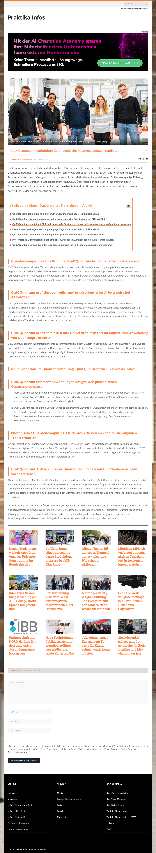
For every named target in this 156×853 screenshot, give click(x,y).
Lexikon (60, 805)
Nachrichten (142, 159)
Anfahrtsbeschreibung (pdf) (20, 805)
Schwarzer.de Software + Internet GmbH (28, 849)
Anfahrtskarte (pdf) (16, 817)
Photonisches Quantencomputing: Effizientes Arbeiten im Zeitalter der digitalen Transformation (63, 239)
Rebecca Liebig (20, 159)
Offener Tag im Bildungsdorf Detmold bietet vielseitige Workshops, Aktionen (95, 556)
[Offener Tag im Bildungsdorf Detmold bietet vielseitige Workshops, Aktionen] (96, 537)
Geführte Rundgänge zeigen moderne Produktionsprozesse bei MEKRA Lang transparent (60, 556)
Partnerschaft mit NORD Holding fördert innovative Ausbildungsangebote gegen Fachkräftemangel (22, 645)
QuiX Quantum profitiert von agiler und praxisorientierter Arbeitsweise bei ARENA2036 (58, 219)
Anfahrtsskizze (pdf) (16, 811)
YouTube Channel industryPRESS (121, 817)
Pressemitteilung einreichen (69, 799)
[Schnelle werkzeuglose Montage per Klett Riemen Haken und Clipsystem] (132, 582)
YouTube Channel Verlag (117, 811)
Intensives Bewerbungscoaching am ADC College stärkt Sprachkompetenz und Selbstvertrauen (23, 601)
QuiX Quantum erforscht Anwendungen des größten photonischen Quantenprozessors (58, 234)
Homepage (13, 793)
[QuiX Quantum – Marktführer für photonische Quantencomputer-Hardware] (78, 112)
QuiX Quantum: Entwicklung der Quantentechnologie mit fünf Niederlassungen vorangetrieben (62, 245)
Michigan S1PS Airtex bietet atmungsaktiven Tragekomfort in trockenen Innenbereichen (132, 556)
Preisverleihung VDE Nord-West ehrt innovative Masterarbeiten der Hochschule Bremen (59, 601)
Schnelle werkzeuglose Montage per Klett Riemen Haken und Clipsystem (131, 601)
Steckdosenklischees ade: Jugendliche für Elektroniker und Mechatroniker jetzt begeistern (132, 645)
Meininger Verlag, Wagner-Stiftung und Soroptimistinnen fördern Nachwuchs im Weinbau (96, 601)
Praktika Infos (26, 17)
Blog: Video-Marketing (116, 799)
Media (60, 793)
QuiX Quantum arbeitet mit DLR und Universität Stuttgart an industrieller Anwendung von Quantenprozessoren (71, 224)
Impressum (13, 799)
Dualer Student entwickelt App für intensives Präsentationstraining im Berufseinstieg (23, 556)
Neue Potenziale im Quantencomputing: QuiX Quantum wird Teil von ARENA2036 (55, 229)
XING (108, 829)
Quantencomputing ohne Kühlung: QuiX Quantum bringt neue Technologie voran (55, 214)
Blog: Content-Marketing (117, 793)
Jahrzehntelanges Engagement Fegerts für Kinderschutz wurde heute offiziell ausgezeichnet (96, 645)
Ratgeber (61, 811)
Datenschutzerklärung (18, 752)
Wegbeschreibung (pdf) (18, 823)
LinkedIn (110, 823)
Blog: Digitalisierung (115, 805)
